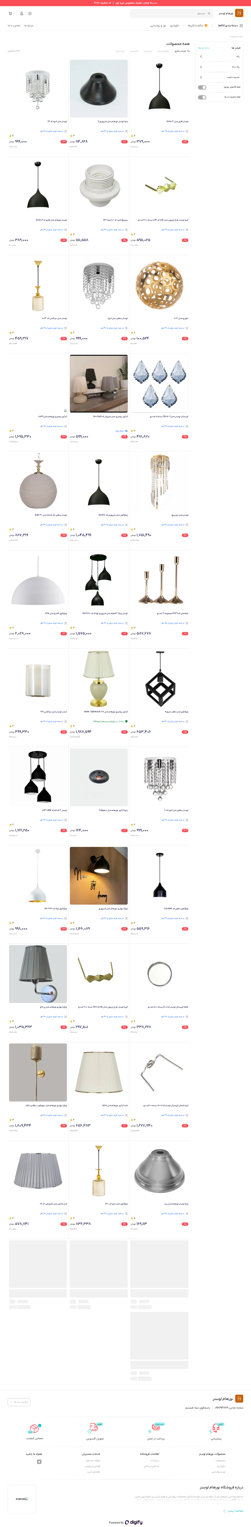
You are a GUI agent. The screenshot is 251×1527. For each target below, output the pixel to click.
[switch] (202, 87)
